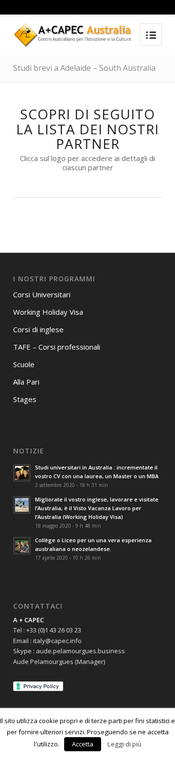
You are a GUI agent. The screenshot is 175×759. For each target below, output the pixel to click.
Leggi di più (124, 744)
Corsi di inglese (38, 329)
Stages (24, 399)
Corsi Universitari (41, 294)
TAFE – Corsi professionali (56, 347)
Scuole (24, 364)
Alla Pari (26, 382)
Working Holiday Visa (48, 312)
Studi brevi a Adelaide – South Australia (84, 68)
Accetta (82, 744)
